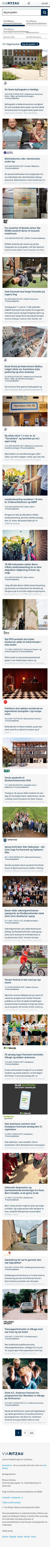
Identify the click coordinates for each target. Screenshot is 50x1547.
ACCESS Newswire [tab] (33, 37)
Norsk (20, 1536)
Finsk (33, 1536)
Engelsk (12, 1536)
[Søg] (44, 12)
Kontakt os (7, 1465)
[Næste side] (25, 1432)
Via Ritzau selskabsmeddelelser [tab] (36, 22)
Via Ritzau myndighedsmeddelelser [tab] (14, 30)
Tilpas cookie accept (11, 1502)
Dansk (5, 1536)
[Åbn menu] (29, 3)
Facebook (15, 1497)
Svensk (27, 1536)
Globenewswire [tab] (32, 32)
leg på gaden (29, 44)
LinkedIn (6, 1497)
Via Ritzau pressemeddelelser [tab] (12, 22)
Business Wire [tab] (9, 37)
